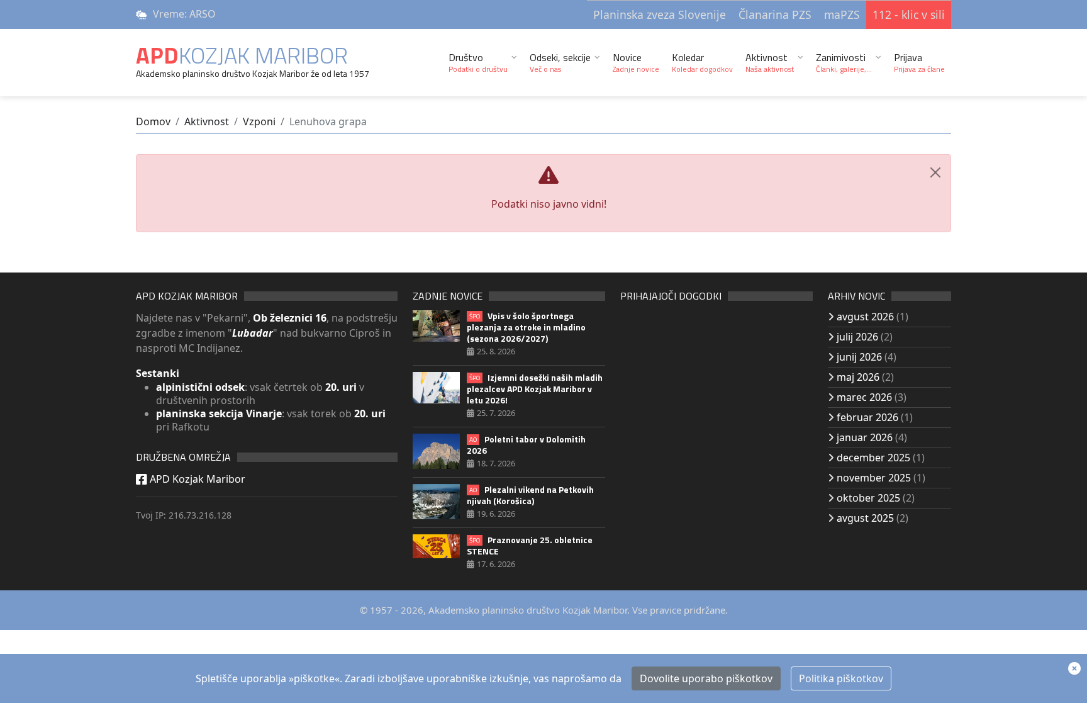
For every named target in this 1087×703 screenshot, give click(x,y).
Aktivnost (769, 62)
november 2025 (874, 478)
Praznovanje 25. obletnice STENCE (530, 545)
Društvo (478, 62)
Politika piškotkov (841, 678)
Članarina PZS (775, 14)
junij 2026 (859, 357)
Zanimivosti (844, 62)
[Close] (935, 172)
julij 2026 (857, 337)
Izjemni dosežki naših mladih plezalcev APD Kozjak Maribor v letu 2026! (535, 389)
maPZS (842, 14)
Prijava (919, 62)
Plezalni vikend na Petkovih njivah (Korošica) (530, 495)
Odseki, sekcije (560, 62)
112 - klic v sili (908, 14)
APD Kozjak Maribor (196, 479)
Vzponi (259, 121)
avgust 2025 (865, 518)
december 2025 (873, 457)
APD (242, 55)
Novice (636, 62)
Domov (153, 121)
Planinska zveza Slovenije (659, 14)
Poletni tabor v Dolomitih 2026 (526, 445)
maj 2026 (858, 377)
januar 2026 (865, 437)
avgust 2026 (865, 316)
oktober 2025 (868, 498)
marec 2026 (864, 397)
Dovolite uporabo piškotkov (706, 678)
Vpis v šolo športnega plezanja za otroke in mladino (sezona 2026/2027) (526, 327)
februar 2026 (867, 417)
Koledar (702, 62)
